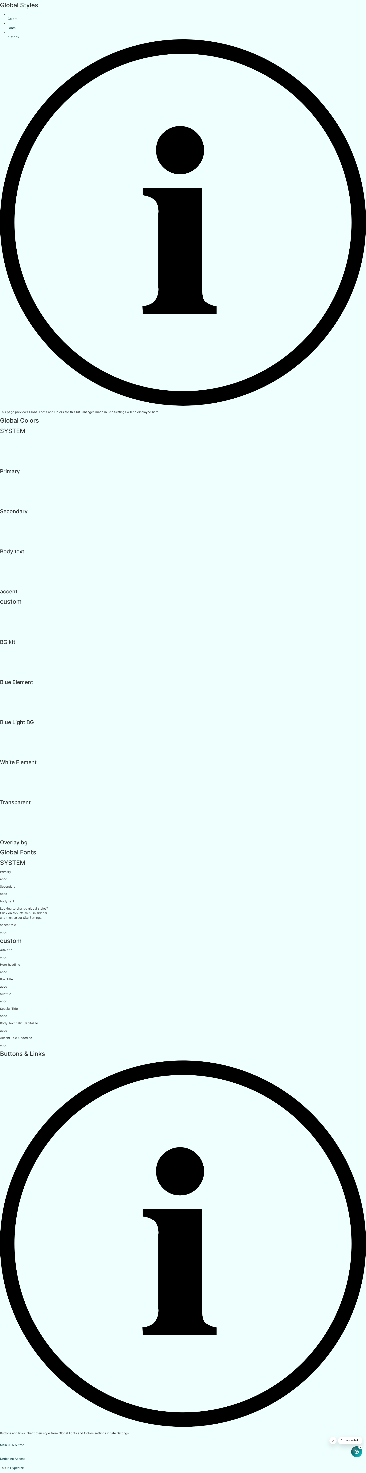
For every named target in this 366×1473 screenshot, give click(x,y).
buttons (13, 37)
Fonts (11, 28)
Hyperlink (17, 1468)
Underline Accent (12, 1459)
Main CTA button (12, 1445)
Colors (12, 19)
